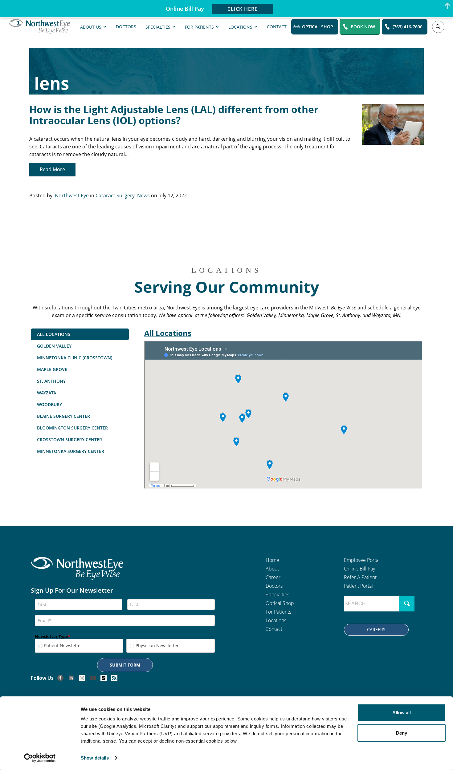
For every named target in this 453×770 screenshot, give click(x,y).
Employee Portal (362, 560)
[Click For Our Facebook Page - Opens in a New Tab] (60, 678)
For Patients (199, 27)
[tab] (80, 334)
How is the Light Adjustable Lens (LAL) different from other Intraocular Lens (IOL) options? (174, 115)
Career (273, 577)
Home (272, 560)
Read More (52, 169)
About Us (90, 27)
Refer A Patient (360, 577)
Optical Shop (317, 27)
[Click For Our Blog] (114, 678)
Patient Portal (358, 586)
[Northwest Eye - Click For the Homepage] (39, 27)
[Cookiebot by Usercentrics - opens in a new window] (40, 758)
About (272, 569)
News (143, 195)
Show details (95, 757)
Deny (401, 732)
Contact (277, 26)
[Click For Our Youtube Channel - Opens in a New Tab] (93, 678)
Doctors (126, 26)
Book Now (363, 27)
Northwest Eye (72, 195)
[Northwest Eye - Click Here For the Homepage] (77, 572)
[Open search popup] (438, 27)
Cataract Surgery (115, 195)
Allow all (401, 712)
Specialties (157, 27)
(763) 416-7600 (407, 27)
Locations (240, 27)
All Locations (167, 333)
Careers (376, 629)
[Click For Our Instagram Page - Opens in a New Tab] (82, 678)
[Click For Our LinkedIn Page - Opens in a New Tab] (71, 678)
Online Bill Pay (359, 569)
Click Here (242, 9)
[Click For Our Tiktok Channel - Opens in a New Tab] (103, 678)
